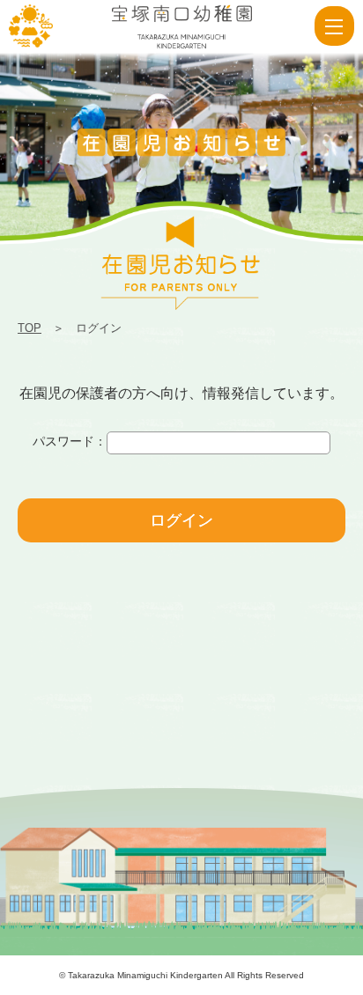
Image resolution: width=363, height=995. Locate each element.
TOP (29, 328)
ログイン (181, 520)
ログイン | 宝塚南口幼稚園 (31, 26)
